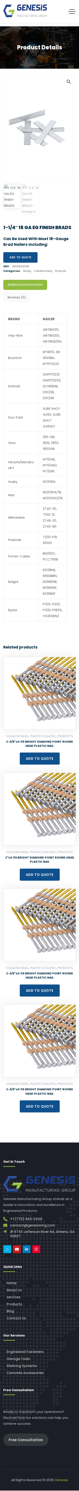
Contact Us (16, 1318)
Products (60, 271)
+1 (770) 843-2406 (26, 1219)
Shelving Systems (22, 1365)
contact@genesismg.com (32, 1225)
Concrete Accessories (25, 1373)
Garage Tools (18, 1358)
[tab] (25, 285)
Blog (10, 1311)
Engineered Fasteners (25, 1351)
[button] (68, 81)
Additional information (25, 284)
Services (14, 1297)
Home (11, 1283)
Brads (27, 271)
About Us (14, 1290)
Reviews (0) (17, 297)
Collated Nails (43, 271)
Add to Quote (20, 257)
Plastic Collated (43, 736)
